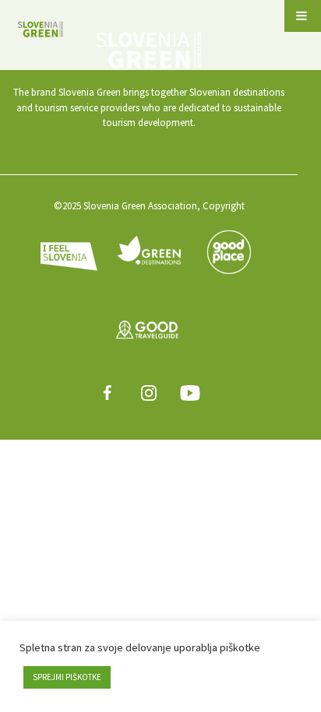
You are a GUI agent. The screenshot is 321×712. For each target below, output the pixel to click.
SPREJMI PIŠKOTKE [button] (67, 677)
